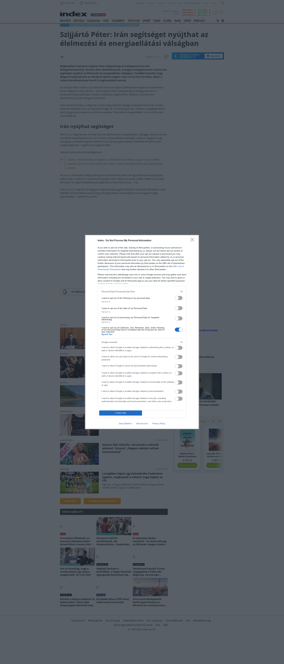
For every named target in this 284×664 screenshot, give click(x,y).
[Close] (193, 240)
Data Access (142, 423)
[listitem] (142, 291)
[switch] (179, 298)
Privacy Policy (158, 423)
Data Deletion (125, 423)
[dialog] (142, 332)
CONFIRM (120, 413)
